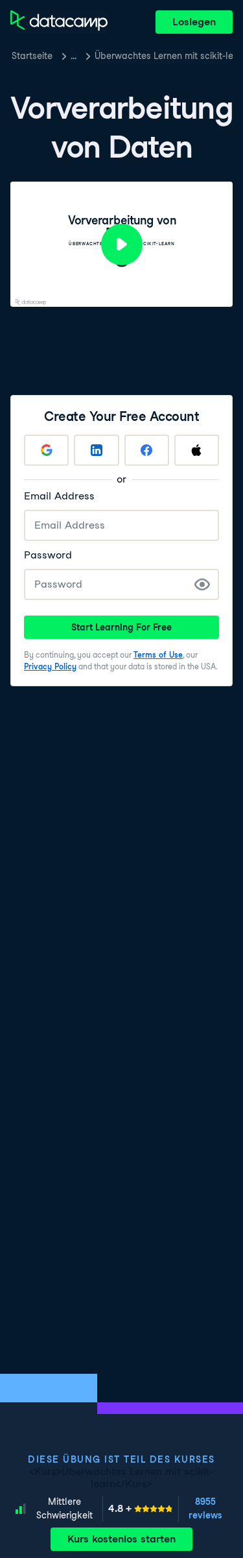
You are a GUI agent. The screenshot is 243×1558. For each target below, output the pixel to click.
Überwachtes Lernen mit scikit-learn (164, 56)
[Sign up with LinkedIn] (96, 450)
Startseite (32, 56)
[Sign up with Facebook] (146, 450)
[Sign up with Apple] (196, 450)
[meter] (140, 1509)
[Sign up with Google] (46, 450)
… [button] (73, 56)
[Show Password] (202, 584)
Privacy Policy (50, 666)
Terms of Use (158, 655)
